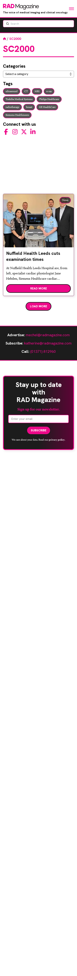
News (65, 200)
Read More (38, 288)
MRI (37, 91)
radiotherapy (12, 107)
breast (29, 107)
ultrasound (12, 91)
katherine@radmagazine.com (48, 343)
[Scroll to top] (68, 966)
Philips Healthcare (49, 99)
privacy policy (57, 439)
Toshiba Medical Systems (19, 99)
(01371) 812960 (43, 351)
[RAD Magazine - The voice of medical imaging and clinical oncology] (21, 7)
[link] (38, 257)
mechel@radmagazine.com (48, 334)
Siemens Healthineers (17, 115)
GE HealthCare (47, 107)
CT (26, 91)
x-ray (49, 91)
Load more (38, 306)
